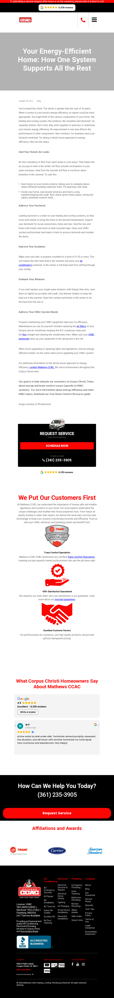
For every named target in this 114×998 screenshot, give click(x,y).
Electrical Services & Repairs (63, 887)
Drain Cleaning (76, 892)
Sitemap (20, 985)
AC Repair (48, 896)
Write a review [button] (28, 712)
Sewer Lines (77, 920)
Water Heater (75, 911)
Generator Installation (63, 917)
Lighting (61, 902)
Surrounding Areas (29, 931)
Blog (39, 101)
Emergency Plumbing (77, 886)
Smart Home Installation (64, 911)
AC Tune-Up (49, 906)
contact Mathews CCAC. (42, 367)
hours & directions (24, 974)
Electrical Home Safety (62, 896)
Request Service (57, 813)
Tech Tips (89, 909)
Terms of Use (89, 920)
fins (24, 334)
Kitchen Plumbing (76, 905)
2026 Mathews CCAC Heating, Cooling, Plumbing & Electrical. (45, 983)
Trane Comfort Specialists (81, 557)
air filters (81, 326)
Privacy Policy (88, 914)
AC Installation (49, 901)
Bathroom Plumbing (76, 898)
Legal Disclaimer (90, 926)
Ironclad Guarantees (65, 599)
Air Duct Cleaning (48, 921)
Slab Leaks (77, 916)
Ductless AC (49, 916)
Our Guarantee (90, 894)
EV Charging (63, 906)
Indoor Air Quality (48, 911)
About (88, 885)
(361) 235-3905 (58, 460)
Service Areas (88, 900)
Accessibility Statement (91, 933)
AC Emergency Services (49, 890)
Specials (89, 905)
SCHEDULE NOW (57, 446)
